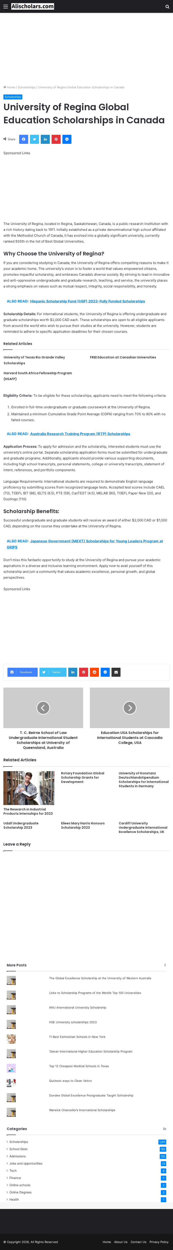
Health (14, 1199)
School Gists (18, 1149)
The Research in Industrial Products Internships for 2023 (28, 811)
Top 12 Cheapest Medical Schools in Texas (79, 1066)
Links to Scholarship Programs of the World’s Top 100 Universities (95, 993)
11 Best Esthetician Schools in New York (77, 1037)
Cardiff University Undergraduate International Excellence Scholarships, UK (143, 827)
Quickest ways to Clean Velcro (70, 1081)
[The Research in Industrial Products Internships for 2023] (28, 788)
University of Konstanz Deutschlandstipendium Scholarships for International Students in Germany (144, 779)
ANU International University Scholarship (77, 1007)
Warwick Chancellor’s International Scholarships (82, 1110)
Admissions (17, 1156)
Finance (15, 1178)
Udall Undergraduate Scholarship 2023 (21, 825)
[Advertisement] (86, 48)
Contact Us (138, 1242)
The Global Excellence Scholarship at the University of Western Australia (100, 978)
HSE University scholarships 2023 (73, 1022)
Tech (13, 1170)
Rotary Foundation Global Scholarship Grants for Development (82, 777)
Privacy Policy (159, 1242)
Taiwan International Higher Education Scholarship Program (90, 1051)
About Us (120, 1242)
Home (10, 87)
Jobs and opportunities (25, 1163)
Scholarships (27, 87)
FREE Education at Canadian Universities (123, 357)
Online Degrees (20, 1192)
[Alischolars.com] (32, 6)
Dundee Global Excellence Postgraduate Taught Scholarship (91, 1095)
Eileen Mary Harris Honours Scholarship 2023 (83, 825)
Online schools (19, 1185)
